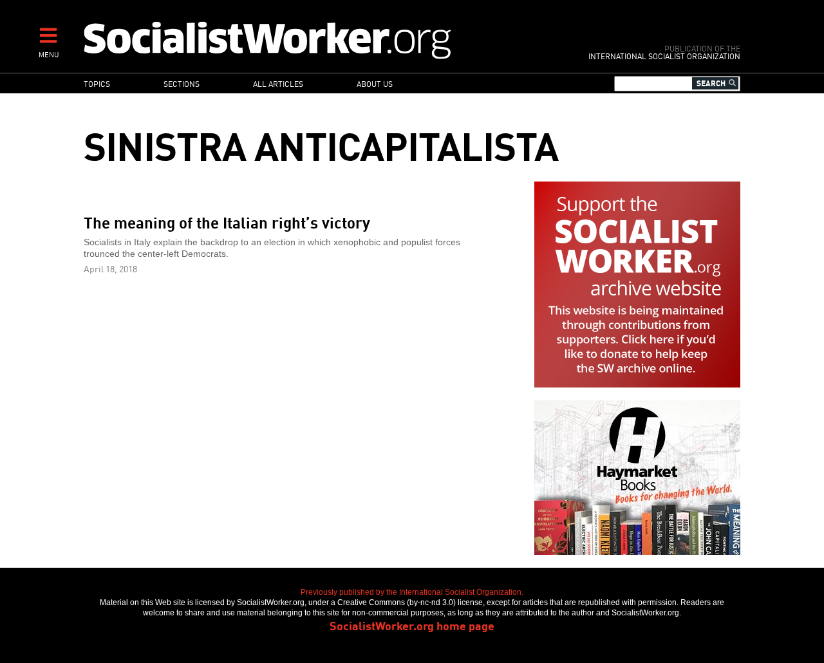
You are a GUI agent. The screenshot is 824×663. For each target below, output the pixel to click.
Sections (182, 83)
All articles (278, 83)
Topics (97, 83)
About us (375, 83)
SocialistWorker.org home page (412, 625)
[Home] (323, 39)
